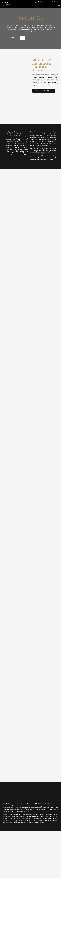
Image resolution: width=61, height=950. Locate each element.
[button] (59, 6)
